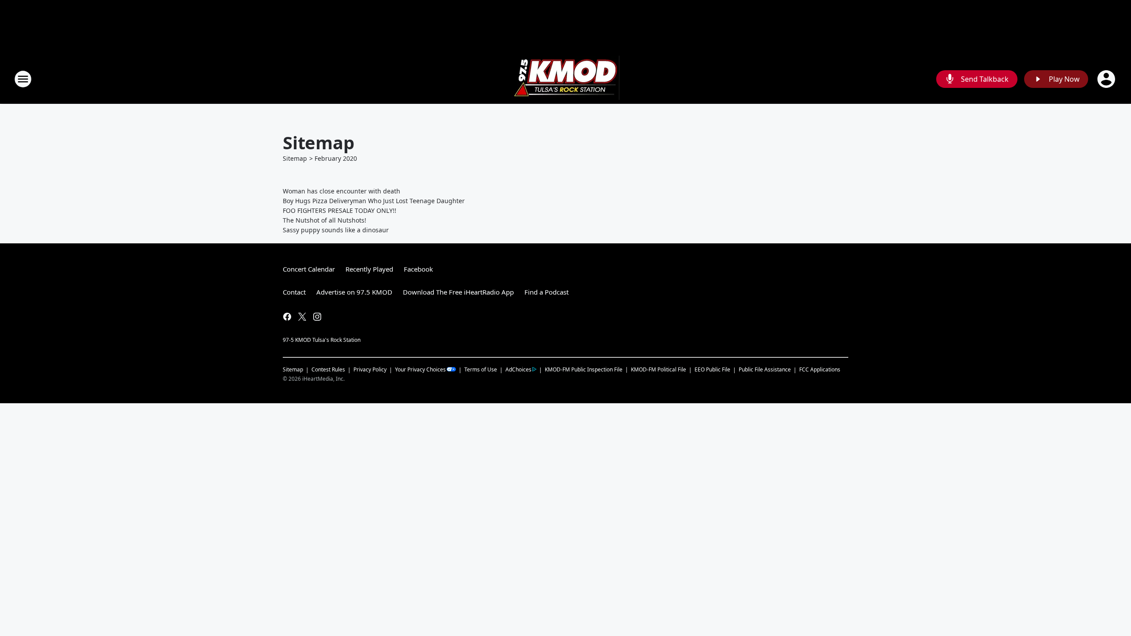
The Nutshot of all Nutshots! (324, 220)
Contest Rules (328, 369)
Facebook (418, 269)
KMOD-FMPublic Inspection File (583, 369)
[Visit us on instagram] (317, 316)
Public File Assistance (765, 369)
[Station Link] (565, 79)
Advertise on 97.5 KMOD (354, 292)
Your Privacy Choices (420, 369)
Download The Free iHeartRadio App (458, 292)
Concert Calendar (309, 269)
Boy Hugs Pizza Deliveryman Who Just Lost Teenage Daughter (374, 201)
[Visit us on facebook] (287, 316)
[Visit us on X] (302, 316)
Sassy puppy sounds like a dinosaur (336, 230)
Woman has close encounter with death (341, 191)
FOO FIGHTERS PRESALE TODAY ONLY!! (339, 210)
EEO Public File (712, 369)
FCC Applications (819, 369)
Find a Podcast (546, 292)
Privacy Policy (370, 369)
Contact (294, 292)
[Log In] (1107, 79)
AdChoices (518, 369)
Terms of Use (480, 369)
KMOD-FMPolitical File (658, 369)
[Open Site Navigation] (23, 79)
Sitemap (295, 158)
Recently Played (369, 269)
